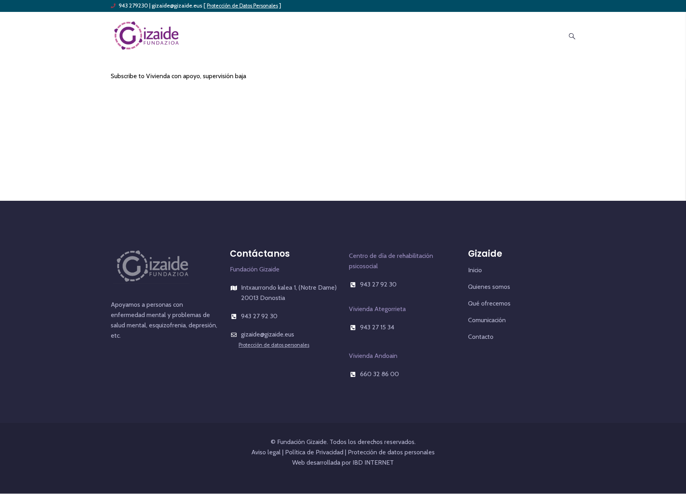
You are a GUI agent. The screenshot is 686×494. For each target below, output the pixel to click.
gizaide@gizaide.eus (177, 5)
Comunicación (487, 320)
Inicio (475, 270)
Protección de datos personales (274, 345)
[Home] (146, 35)
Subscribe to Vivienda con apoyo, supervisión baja (178, 76)
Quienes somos (489, 286)
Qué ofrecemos (489, 303)
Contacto (480, 336)
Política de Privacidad (314, 452)
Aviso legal (266, 452)
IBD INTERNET (372, 462)
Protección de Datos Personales (242, 6)
